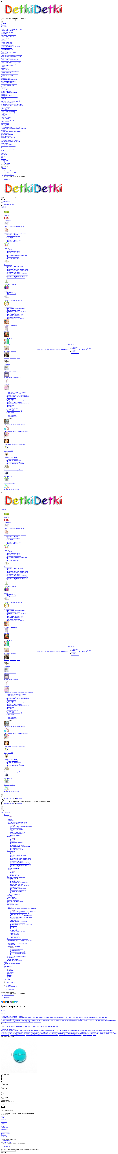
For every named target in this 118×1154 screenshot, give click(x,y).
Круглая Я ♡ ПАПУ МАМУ (56, 1030)
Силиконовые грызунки (41, 1026)
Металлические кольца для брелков (100, 1020)
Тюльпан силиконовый (7, 1030)
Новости (3, 1123)
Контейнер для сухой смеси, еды (73, 1019)
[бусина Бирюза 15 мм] (19, 1072)
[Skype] (15, 1002)
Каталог (9, 817)
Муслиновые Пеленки (58, 1019)
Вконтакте (7, 179)
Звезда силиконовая (31, 1033)
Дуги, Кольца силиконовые (26, 1026)
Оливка (36, 1035)
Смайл (57, 1032)
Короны (111, 1033)
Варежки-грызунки (53, 1026)
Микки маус (19, 1035)
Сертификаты (4, 1127)
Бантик (47, 1035)
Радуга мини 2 (60, 1035)
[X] (8, 1002)
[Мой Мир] (6, 1002)
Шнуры (12, 872)
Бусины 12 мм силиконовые (30, 1032)
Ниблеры (84, 1019)
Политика (3, 1135)
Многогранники (78, 1033)
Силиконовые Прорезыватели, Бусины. (21, 826)
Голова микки (41, 1033)
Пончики (59, 1033)
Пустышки (49, 1019)
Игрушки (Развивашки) (95, 1017)
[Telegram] (17, 1002)
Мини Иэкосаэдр (87, 1033)
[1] (59, 1075)
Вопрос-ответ (4, 1136)
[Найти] (2, 22)
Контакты (3, 1126)
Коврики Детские (13, 1019)
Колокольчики (10, 1022)
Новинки (3, 1017)
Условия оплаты (5, 1132)
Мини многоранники (68, 1033)
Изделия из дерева (15, 881)
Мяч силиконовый (64, 1032)
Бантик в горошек (69, 1035)
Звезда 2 (47, 1033)
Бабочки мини (52, 1035)
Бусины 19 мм (99, 1032)
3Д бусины (16, 1026)
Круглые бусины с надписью (88, 1035)
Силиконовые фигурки (7, 1026)
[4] (59, 1080)
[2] (59, 1077)
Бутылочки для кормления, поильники (16, 1020)
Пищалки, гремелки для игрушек (65, 1017)
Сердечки (52, 1033)
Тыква (29, 1035)
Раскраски (58, 1020)
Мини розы (41, 1035)
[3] (59, 1078)
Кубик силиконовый (24, 1030)
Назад (10, 816)
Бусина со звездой (90, 1032)
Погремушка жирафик (46, 1017)
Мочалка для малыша (24, 1019)
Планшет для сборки (20, 1022)
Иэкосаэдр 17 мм (96, 1033)
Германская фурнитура (16, 949)
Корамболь (73, 1032)
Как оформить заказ (6, 1137)
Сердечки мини (12, 1035)
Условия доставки (5, 1133)
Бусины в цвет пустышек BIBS (72, 1030)
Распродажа (9, 1017)
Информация (4, 1129)
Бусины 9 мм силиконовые (15, 1032)
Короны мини (105, 1033)
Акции (2, 1117)
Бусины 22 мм (107, 1032)
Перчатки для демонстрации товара (22, 1017)
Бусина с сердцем (80, 1032)
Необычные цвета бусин (102, 1030)
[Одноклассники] (4, 1002)
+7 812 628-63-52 (5, 163)
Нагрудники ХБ (86, 1020)
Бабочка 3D (77, 1035)
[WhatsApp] (13, 1002)
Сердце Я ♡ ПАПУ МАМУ (40, 1030)
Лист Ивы (16, 1030)
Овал (31, 1030)
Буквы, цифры (14, 854)
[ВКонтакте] (2, 1002)
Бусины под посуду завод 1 (88, 1030)
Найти (2, 1152)
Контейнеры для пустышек (33, 1022)
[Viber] (11, 1002)
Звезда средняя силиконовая (18, 1033)
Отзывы (3, 1124)
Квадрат (25, 1035)
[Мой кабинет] (1, 797)
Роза (56, 1033)
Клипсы (12, 839)
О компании (4, 1122)
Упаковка (5, 1019)
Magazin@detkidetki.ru (8, 175)
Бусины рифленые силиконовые (47, 1032)
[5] (59, 1081)
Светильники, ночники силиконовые (71, 1020)
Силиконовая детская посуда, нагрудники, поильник (24, 911)
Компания (10, 970)
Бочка (32, 1035)
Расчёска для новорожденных (38, 1019)
